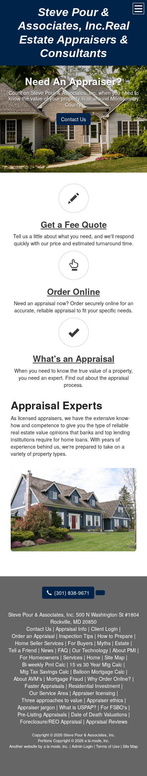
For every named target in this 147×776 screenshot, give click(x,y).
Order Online (73, 291)
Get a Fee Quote (74, 224)
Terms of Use (108, 746)
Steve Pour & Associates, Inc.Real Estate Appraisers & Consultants (74, 33)
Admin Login (82, 746)
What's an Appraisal (74, 358)
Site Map (130, 746)
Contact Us (73, 119)
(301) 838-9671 (72, 592)
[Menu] (138, 8)
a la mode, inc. (56, 746)
